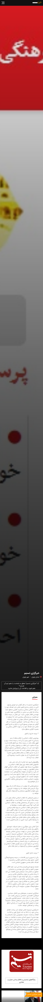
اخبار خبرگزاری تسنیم (34, 994)
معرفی (35, 697)
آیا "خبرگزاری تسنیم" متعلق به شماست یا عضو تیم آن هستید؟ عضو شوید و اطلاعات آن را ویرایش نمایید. (21, 686)
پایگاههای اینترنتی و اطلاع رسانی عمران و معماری (21, 980)
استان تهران (35, 677)
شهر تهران (26, 677)
